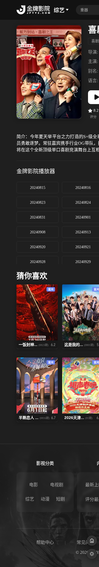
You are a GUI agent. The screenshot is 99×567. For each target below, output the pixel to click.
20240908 (37, 232)
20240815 (37, 188)
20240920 (37, 247)
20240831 (37, 217)
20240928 (37, 262)
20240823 (37, 202)
